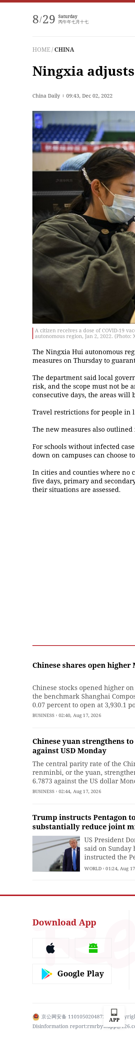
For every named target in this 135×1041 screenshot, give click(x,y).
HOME (41, 49)
